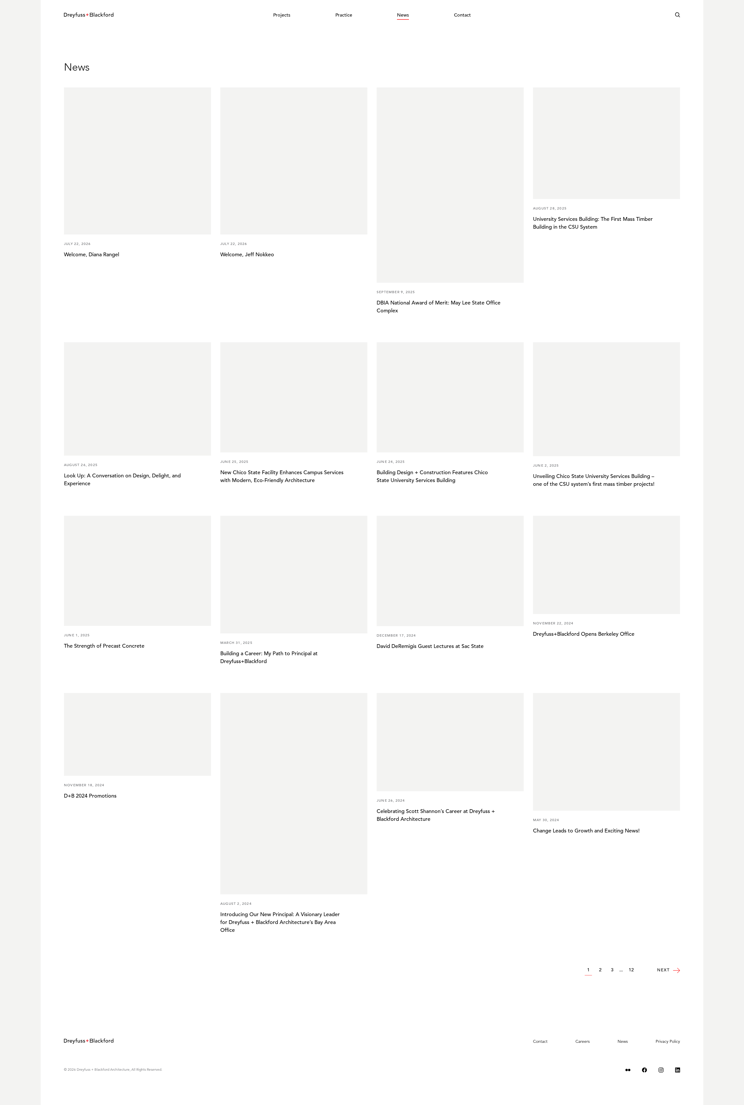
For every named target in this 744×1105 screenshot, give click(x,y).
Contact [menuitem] (462, 15)
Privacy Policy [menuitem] (668, 1041)
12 (631, 970)
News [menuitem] (403, 15)
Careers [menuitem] (582, 1041)
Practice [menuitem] (343, 15)
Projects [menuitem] (281, 15)
